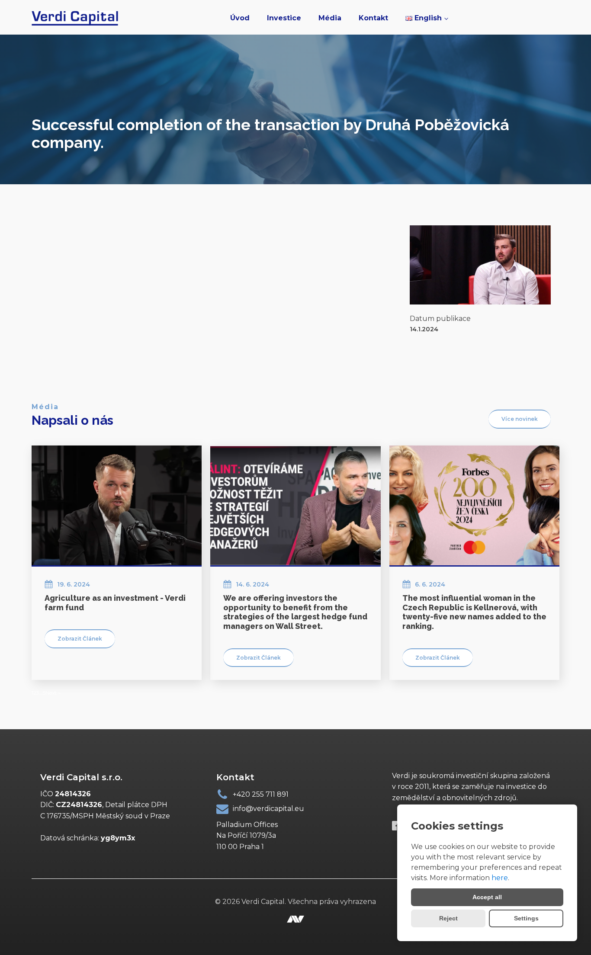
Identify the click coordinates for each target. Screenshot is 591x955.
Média (329, 18)
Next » (53, 692)
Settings (526, 918)
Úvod (240, 18)
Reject (448, 918)
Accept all (487, 897)
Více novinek (519, 419)
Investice (284, 18)
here (499, 878)
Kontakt (373, 18)
